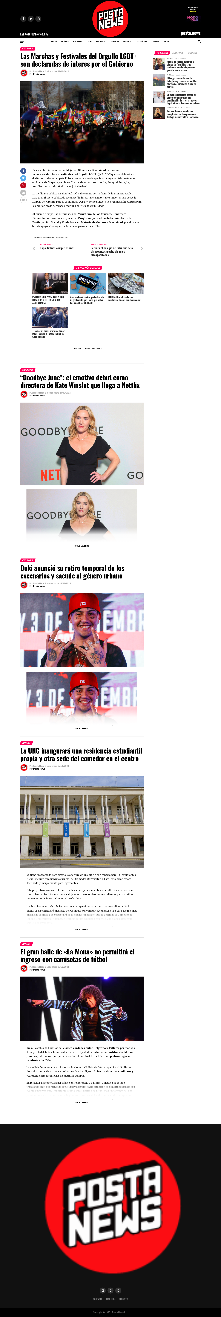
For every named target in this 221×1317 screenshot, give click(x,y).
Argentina (62, 237)
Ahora (54, 41)
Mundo (167, 41)
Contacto (97, 1299)
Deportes (77, 41)
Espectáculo (141, 41)
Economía (100, 41)
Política (65, 41)
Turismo (156, 41)
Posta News (39, 74)
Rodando (127, 41)
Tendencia (114, 41)
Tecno (89, 41)
